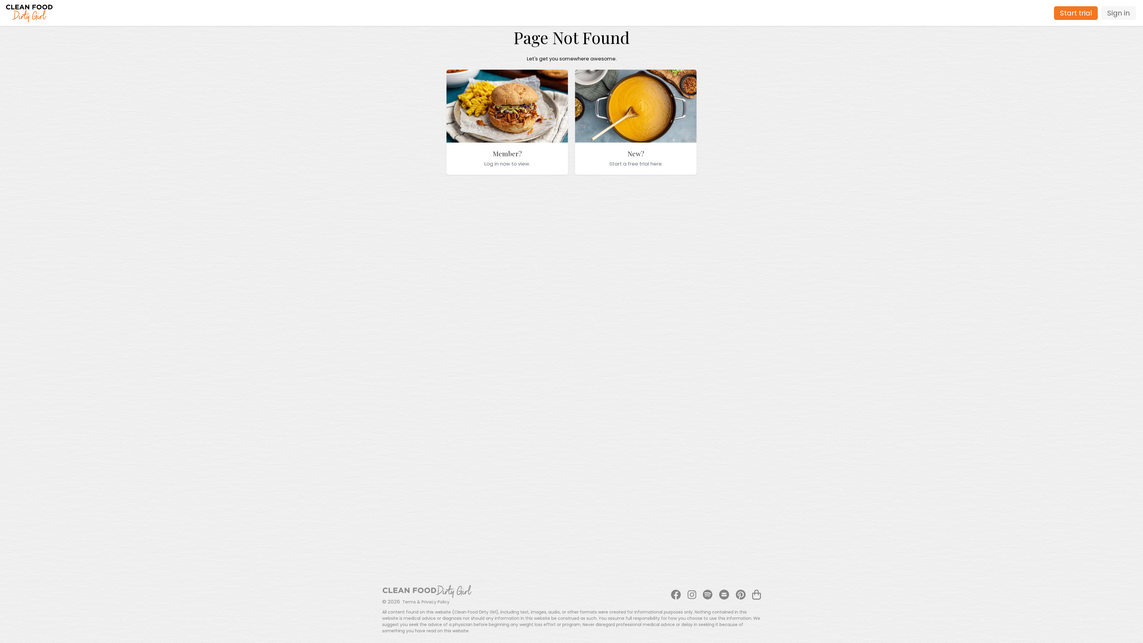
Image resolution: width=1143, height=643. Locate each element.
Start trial (1076, 13)
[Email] (724, 595)
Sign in (1118, 13)
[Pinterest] (740, 595)
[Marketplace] (755, 595)
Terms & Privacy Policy (425, 602)
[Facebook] (676, 595)
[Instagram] (692, 595)
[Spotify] (707, 595)
